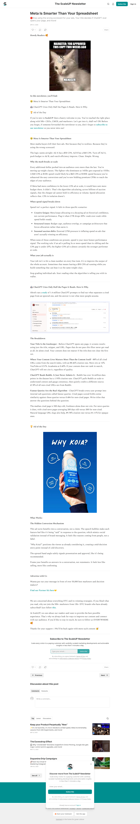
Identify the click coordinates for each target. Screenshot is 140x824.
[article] (70, 730)
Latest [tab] (38, 718)
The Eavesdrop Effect (41, 741)
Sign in (133, 4)
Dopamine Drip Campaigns (43, 758)
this (54, 607)
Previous (38, 675)
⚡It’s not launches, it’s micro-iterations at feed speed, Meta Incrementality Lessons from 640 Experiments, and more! (58, 729)
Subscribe (122, 4)
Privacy (72, 808)
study (44, 292)
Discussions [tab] (47, 718)
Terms (78, 808)
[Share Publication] (113, 4)
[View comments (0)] (40, 30)
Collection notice (88, 808)
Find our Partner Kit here (42, 590)
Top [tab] (33, 718)
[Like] (31, 752)
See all (34, 775)
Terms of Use (80, 797)
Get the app (80, 814)
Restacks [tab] (44, 691)
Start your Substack (64, 814)
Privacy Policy (86, 799)
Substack (59, 819)
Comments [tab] (35, 691)
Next (103, 675)
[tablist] (39, 691)
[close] (91, 764)
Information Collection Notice (69, 799)
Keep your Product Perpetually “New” (49, 724)
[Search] (108, 4)
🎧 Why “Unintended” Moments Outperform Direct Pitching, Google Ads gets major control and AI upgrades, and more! (59, 746)
